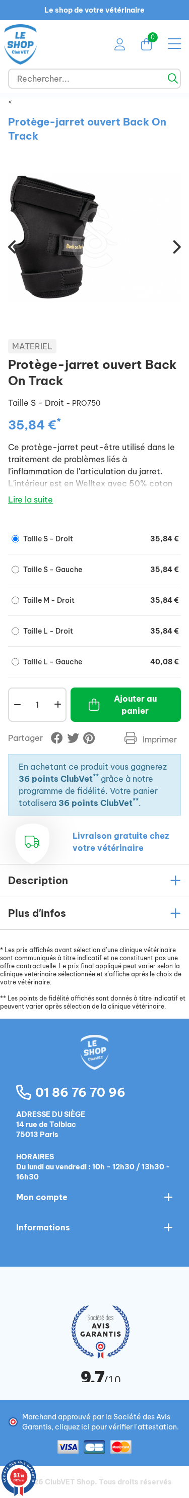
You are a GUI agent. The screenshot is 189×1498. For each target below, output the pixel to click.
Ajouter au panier (135, 705)
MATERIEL (32, 346)
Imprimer (159, 739)
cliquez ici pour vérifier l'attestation (116, 1426)
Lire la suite (30, 499)
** (96, 776)
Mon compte (42, 1197)
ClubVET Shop (70, 1481)
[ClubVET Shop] (95, 1063)
